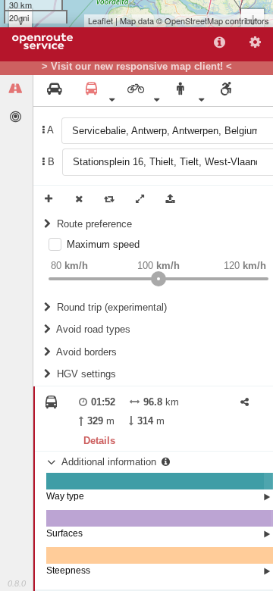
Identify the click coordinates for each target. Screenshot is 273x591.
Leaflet (100, 20)
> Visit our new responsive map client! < (137, 66)
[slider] (158, 278)
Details (99, 440)
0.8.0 (17, 583)
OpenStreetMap (194, 20)
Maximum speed (103, 244)
